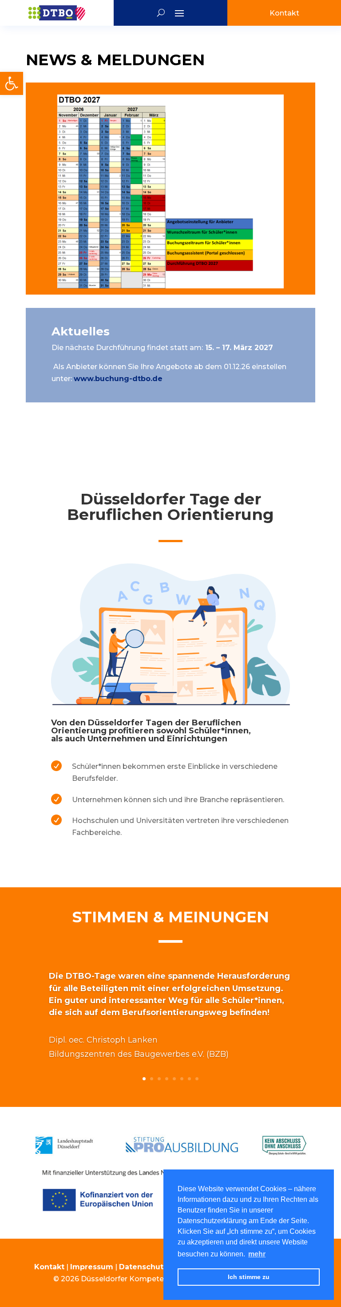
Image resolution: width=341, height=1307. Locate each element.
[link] (11, 83)
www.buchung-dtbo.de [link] (118, 378)
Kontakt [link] (49, 1267)
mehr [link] (257, 1254)
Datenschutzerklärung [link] (162, 1267)
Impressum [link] (91, 1267)
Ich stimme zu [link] (249, 1276)
